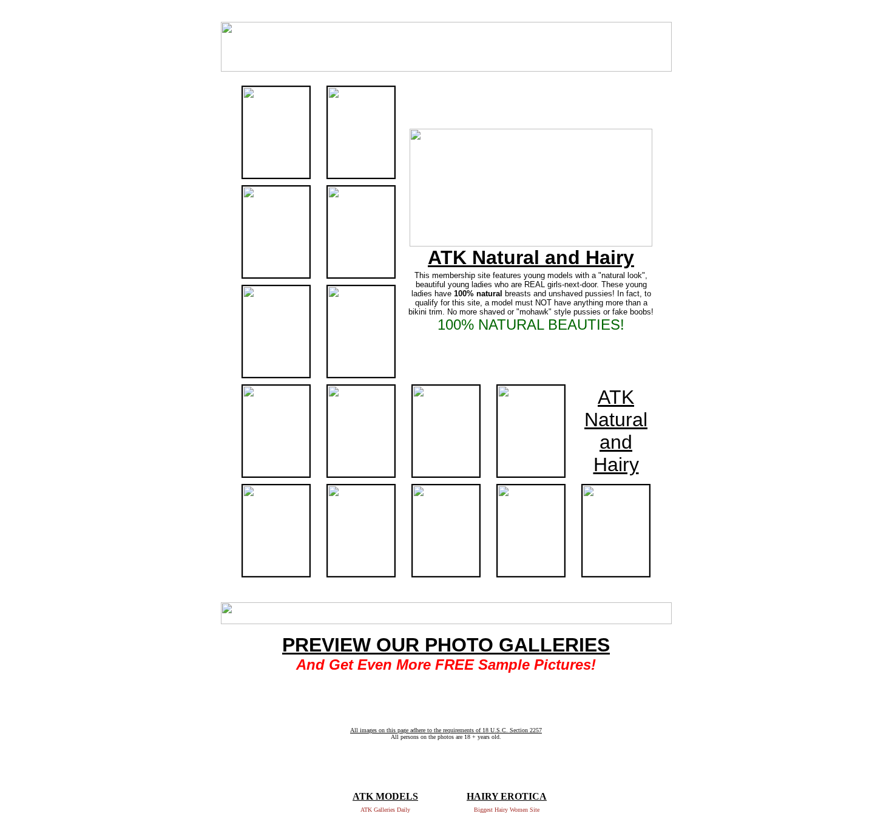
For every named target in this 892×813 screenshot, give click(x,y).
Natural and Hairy (615, 442)
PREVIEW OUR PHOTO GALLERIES (446, 645)
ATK (616, 397)
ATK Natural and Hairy (531, 257)
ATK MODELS (385, 796)
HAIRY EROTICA (507, 796)
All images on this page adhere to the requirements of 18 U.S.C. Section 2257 (446, 730)
